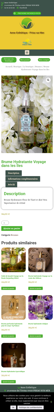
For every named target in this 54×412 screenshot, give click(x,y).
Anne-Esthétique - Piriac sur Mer (27, 32)
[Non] (51, 402)
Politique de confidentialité (30, 407)
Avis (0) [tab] (11, 184)
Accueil (9, 67)
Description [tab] (13, 173)
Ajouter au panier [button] (8, 288)
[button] (27, 52)
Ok (13, 407)
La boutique (28, 67)
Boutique (17, 67)
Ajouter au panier (11, 228)
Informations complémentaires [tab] (23, 179)
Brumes (38, 67)
